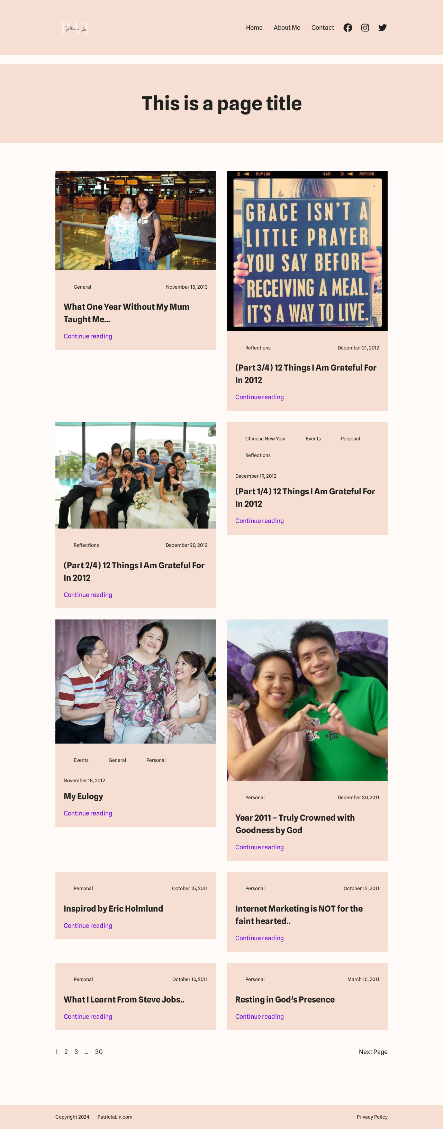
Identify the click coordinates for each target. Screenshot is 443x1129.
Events (313, 438)
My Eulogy (83, 796)
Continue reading (88, 337)
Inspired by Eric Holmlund (113, 909)
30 (99, 1051)
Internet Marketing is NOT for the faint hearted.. (299, 915)
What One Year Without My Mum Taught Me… (127, 313)
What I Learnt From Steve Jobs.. (124, 1000)
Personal (350, 438)
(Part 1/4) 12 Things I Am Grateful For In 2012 (305, 497)
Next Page (373, 1051)
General (82, 287)
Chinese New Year (265, 438)
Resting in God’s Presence (285, 1000)
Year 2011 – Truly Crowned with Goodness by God (295, 824)
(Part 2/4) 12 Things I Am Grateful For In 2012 (134, 571)
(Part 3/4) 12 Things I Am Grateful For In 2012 (306, 374)
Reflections (258, 348)
